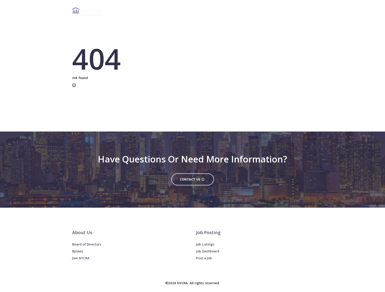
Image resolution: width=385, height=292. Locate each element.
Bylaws (77, 251)
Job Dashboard (207, 251)
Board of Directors (86, 244)
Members (276, 11)
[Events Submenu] (232, 11)
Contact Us (303, 11)
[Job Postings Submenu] (262, 11)
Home (184, 11)
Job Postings (249, 11)
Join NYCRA (81, 258)
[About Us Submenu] (211, 11)
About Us (201, 11)
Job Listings (205, 244)
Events (224, 11)
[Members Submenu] (286, 11)
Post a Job (204, 258)
